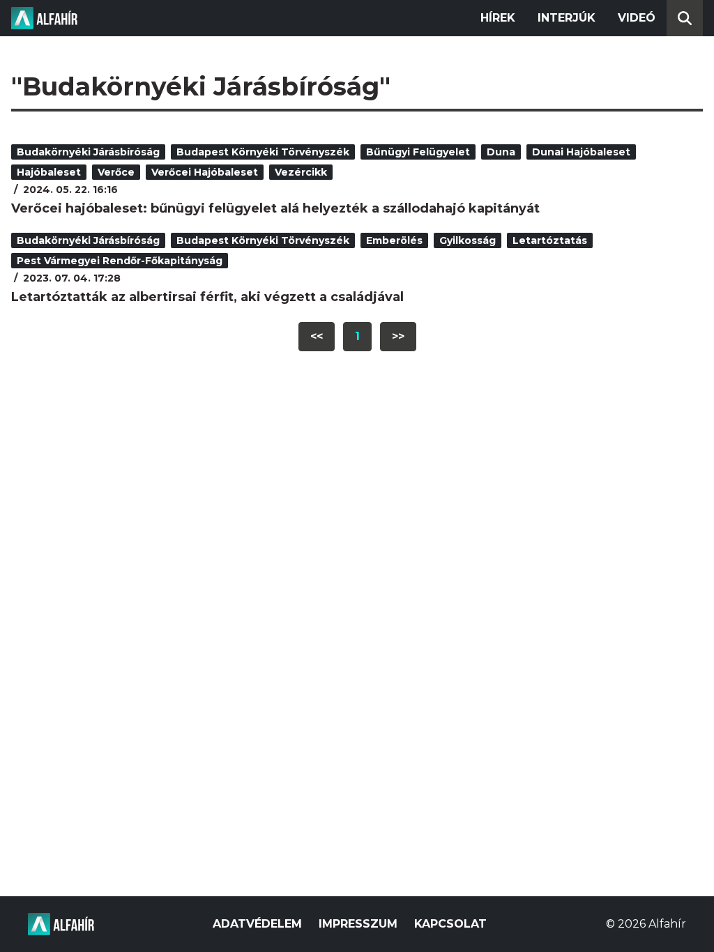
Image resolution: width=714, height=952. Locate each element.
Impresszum (358, 923)
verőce (116, 172)
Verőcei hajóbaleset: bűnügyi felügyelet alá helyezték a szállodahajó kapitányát (275, 208)
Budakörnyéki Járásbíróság (88, 152)
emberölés (394, 240)
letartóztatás (549, 240)
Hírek (497, 17)
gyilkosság (467, 240)
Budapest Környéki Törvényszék (262, 152)
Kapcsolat (450, 923)
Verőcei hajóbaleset (204, 172)
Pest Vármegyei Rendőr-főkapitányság (119, 260)
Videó (636, 17)
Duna (501, 152)
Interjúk (566, 17)
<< (316, 336)
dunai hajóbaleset (581, 152)
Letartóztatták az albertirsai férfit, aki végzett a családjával (207, 297)
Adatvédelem (257, 923)
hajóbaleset (49, 172)
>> (398, 336)
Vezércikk (301, 172)
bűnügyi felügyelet (418, 152)
